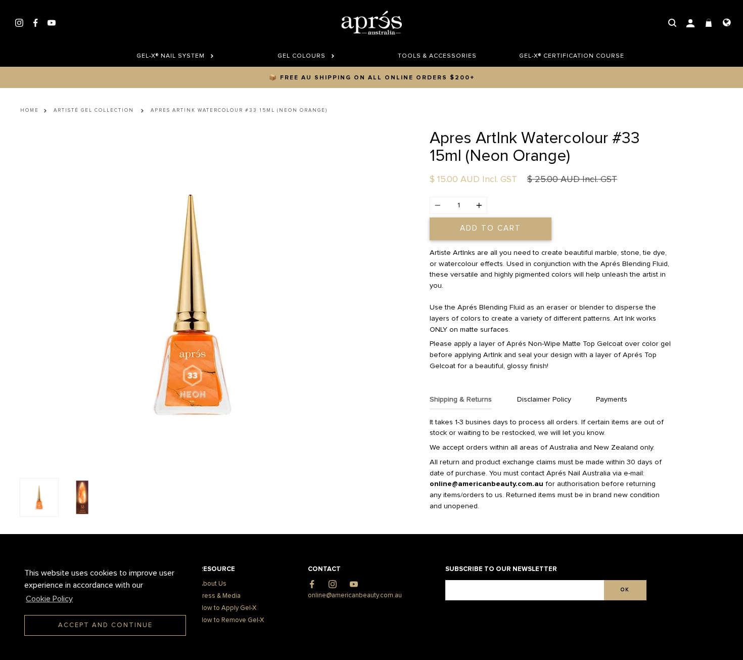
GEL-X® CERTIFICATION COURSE (568, 56)
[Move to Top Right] (87, 647)
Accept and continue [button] (105, 625)
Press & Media (220, 596)
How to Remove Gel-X (231, 620)
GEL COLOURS (302, 56)
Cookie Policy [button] (49, 599)
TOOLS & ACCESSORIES (437, 56)
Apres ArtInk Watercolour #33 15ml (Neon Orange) (239, 110)
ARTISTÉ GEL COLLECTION (94, 110)
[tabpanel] (192, 301)
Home (29, 110)
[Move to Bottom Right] (87, 652)
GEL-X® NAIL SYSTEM (171, 56)
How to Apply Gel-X (227, 608)
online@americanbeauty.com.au (355, 595)
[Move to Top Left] (81, 647)
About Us (212, 584)
